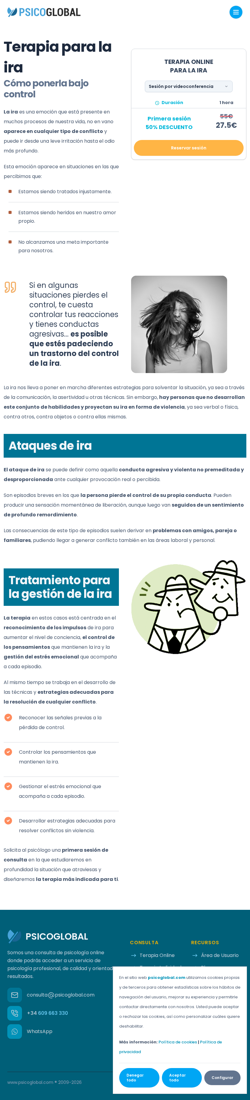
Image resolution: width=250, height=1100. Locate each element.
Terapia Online (157, 955)
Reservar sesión (188, 148)
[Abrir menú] (236, 12)
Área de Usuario (220, 955)
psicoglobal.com (166, 977)
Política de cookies (178, 1042)
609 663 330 (47, 1013)
